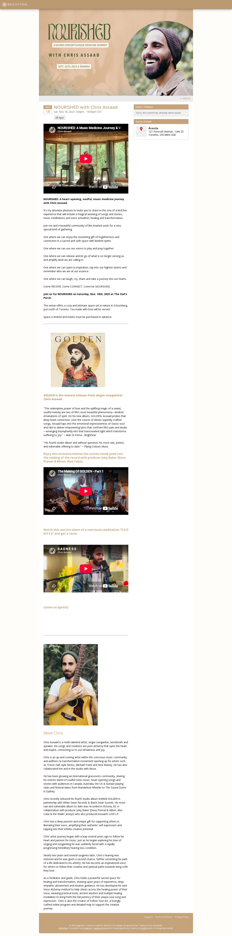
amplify (143, 928)
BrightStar (63, 928)
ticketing (87, 928)
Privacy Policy (181, 917)
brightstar (20, 4)
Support (148, 917)
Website (186, 98)
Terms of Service (163, 917)
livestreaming (99, 928)
